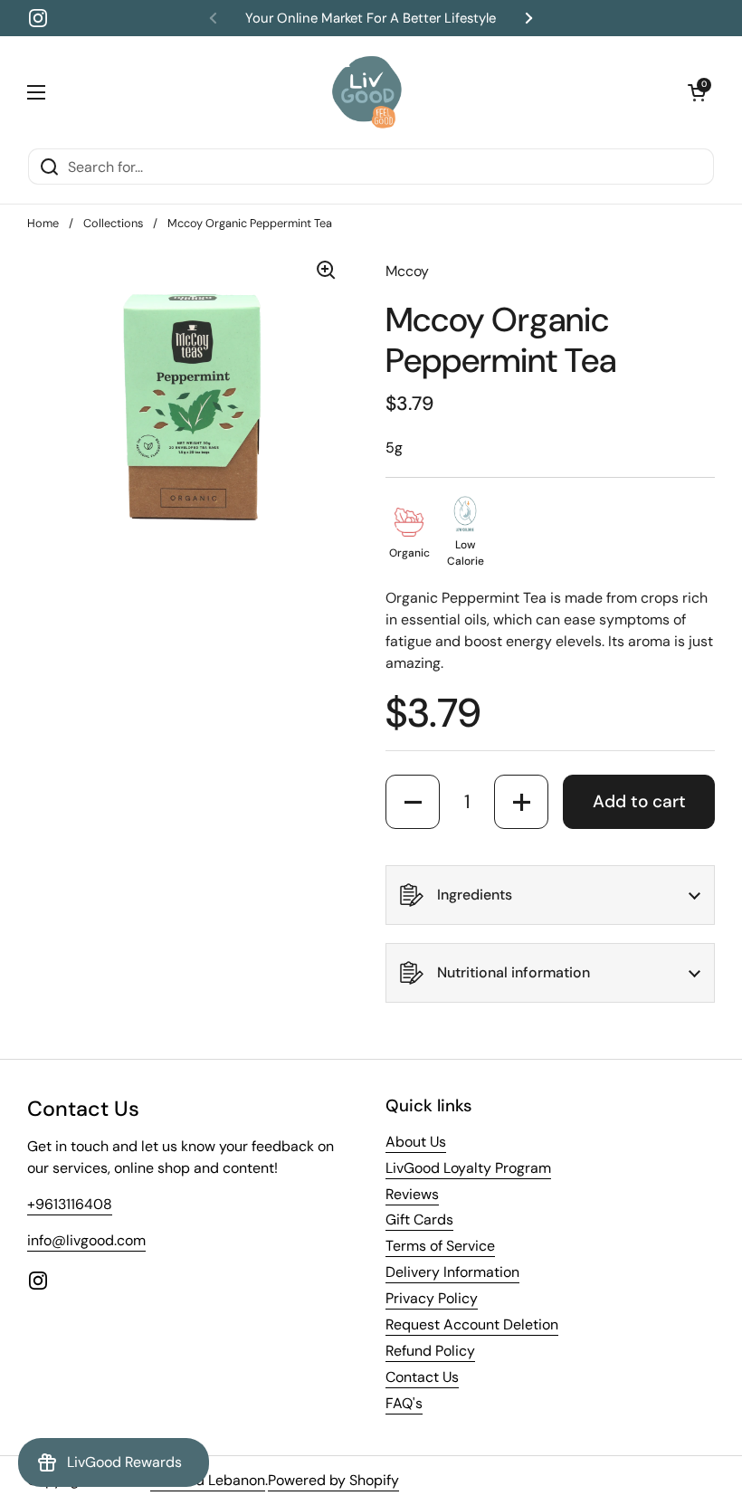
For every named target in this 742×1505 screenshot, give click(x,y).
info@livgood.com (86, 1240)
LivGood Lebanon (207, 1480)
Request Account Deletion (471, 1324)
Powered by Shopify (333, 1480)
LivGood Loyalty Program (468, 1167)
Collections (113, 223)
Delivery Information (452, 1271)
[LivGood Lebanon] (366, 91)
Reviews (412, 1194)
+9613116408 (69, 1204)
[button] (697, 92)
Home (43, 223)
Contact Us (422, 1376)
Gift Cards (419, 1219)
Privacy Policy (431, 1298)
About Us (415, 1141)
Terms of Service (440, 1245)
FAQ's (404, 1403)
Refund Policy (430, 1350)
